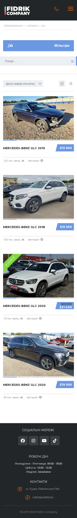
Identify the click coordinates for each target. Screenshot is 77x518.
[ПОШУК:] (38, 61)
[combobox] (23, 83)
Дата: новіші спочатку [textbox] (20, 83)
